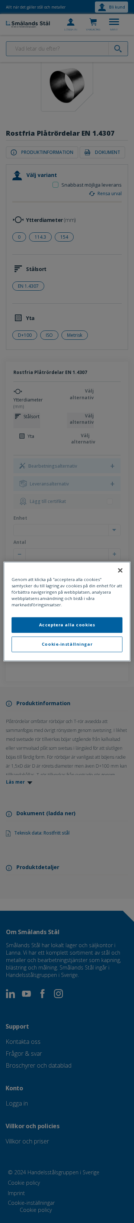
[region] (67, 611)
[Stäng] (120, 570)
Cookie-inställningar (67, 644)
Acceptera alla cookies (67, 625)
